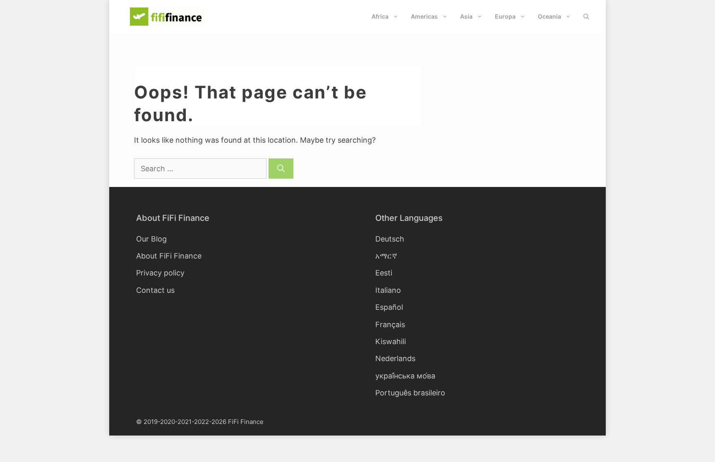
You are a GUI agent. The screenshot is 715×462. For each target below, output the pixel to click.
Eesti (383, 272)
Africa (380, 16)
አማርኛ (386, 255)
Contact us (155, 290)
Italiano (388, 290)
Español (389, 307)
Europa (505, 16)
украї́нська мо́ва (405, 375)
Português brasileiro (410, 392)
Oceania (549, 16)
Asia (466, 16)
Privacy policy (160, 272)
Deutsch (389, 239)
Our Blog (151, 239)
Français (390, 324)
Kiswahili (390, 341)
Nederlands (395, 358)
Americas (424, 16)
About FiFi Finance (169, 255)
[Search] (281, 168)
